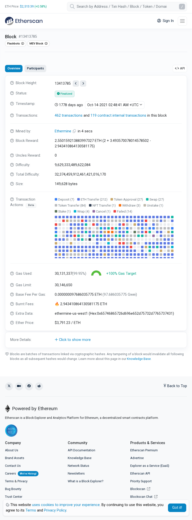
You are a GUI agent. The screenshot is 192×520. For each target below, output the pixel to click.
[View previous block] (76, 83)
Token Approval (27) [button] (128, 199)
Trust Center (13, 497)
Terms (9, 481)
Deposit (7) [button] (66, 199)
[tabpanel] (96, 211)
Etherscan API (140, 473)
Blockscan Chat (141, 497)
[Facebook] (29, 386)
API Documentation (81, 450)
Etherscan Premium (144, 450)
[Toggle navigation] (182, 21)
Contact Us (13, 466)
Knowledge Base (139, 359)
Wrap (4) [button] (83, 211)
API (182, 68)
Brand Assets (14, 458)
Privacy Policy (55, 510)
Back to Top (177, 386)
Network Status (78, 466)
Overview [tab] (14, 68)
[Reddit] (39, 386)
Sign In (168, 21)
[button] (96, 340)
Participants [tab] (35, 68)
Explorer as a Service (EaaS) (149, 466)
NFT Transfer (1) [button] (104, 205)
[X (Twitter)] (9, 386)
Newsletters (76, 473)
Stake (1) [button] (64, 211)
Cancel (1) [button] (103, 211)
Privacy (23, 481)
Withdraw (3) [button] (131, 205)
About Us (11, 450)
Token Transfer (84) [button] (72, 205)
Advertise (137, 458)
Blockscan (138, 489)
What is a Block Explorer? (85, 481)
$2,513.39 (27, 6)
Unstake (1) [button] (155, 205)
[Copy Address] (75, 131)
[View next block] (83, 83)
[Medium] (19, 386)
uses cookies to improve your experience (66, 505)
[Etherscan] (23, 20)
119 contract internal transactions (118, 115)
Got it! (177, 508)
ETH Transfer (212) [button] (94, 199)
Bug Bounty (13, 489)
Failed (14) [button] (124, 211)
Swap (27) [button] (157, 199)
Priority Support (141, 481)
